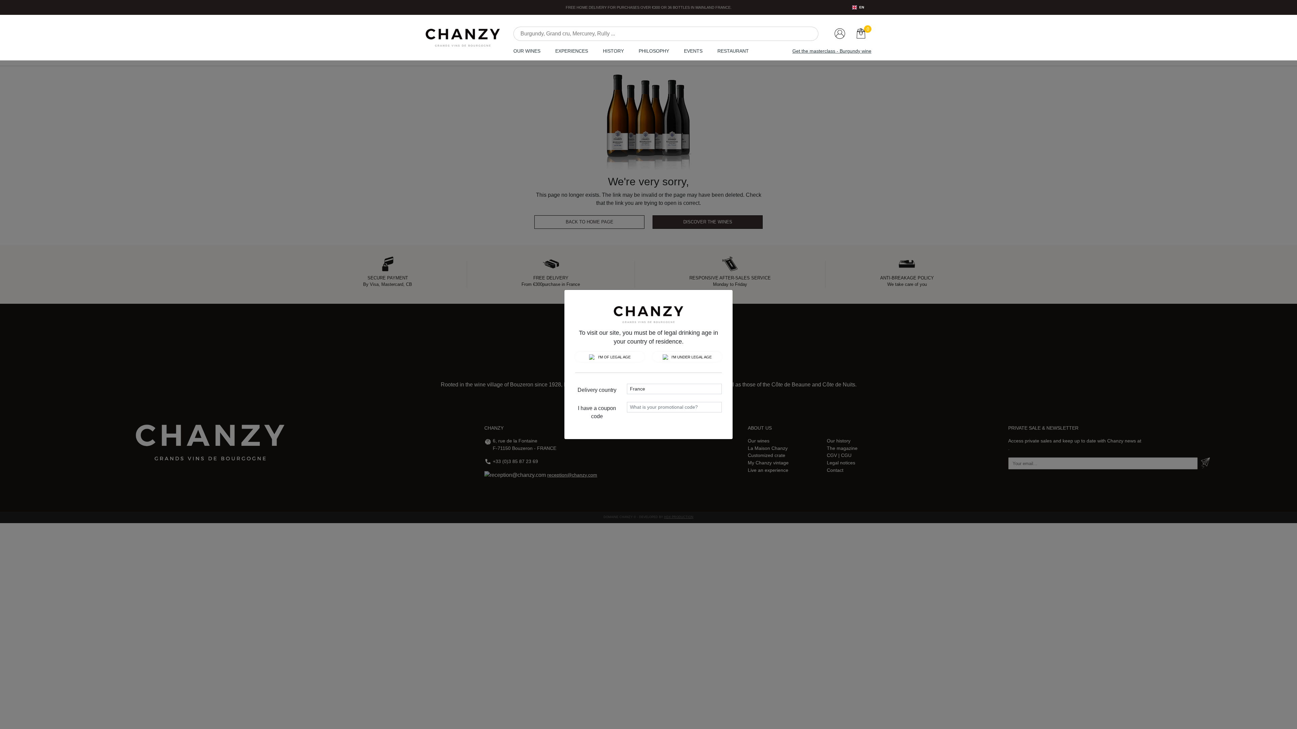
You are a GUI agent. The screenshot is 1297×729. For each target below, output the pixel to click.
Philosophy (654, 51)
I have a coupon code (597, 412)
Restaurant (733, 51)
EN (861, 7)
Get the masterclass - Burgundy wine (831, 51)
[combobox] (857, 7)
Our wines (526, 51)
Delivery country (597, 390)
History (613, 51)
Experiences (571, 51)
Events (693, 51)
